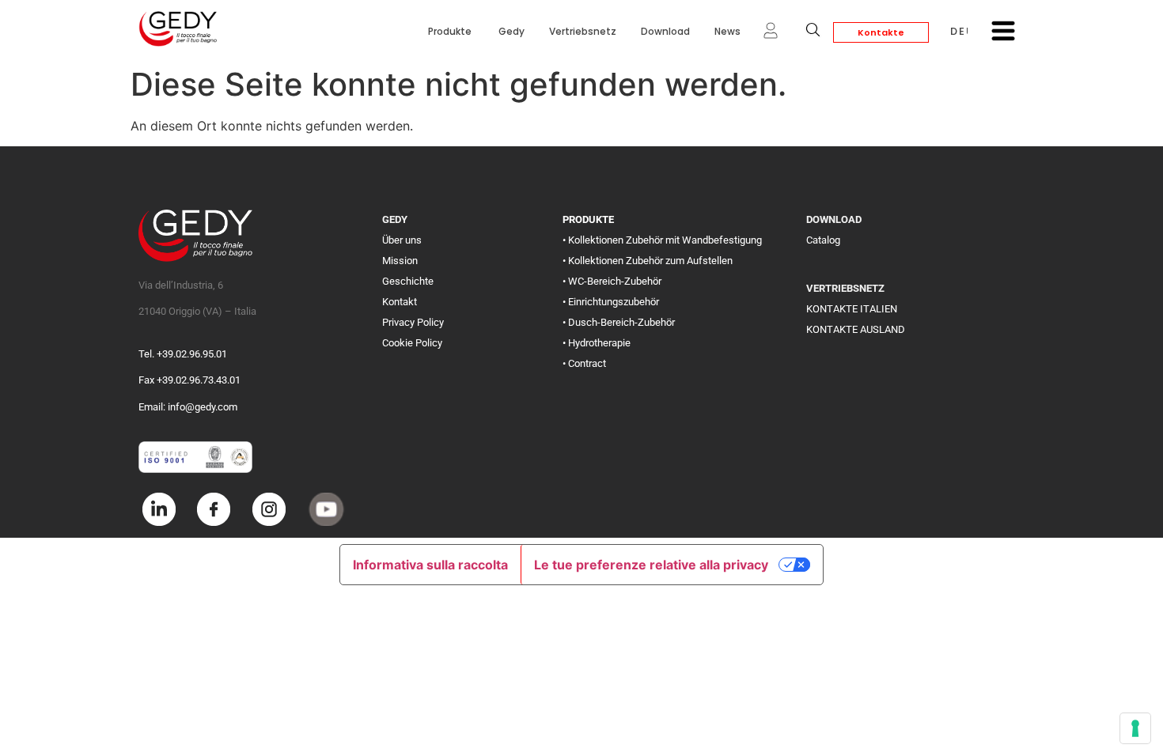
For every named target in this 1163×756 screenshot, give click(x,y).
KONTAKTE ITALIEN (851, 309)
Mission (400, 260)
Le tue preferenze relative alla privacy (651, 565)
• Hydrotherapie (597, 343)
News (727, 31)
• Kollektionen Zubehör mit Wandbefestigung (662, 240)
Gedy (511, 31)
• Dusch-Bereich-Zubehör (619, 322)
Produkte (451, 31)
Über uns (402, 240)
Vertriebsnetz (582, 31)
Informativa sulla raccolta (430, 565)
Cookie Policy (412, 343)
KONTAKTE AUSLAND (855, 329)
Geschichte (408, 281)
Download (665, 31)
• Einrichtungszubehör (611, 302)
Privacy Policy (413, 322)
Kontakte (881, 32)
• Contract (584, 363)
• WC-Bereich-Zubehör (612, 281)
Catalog (823, 240)
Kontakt (399, 302)
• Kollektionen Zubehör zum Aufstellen (648, 260)
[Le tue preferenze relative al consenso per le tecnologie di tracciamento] (1135, 728)
